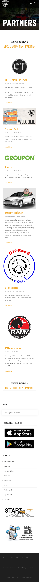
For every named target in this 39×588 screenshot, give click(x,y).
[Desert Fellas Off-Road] (5, 4)
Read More (8, 102)
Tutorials (7, 499)
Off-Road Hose (11, 287)
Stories (6, 485)
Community (7, 466)
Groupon (8, 167)
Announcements (9, 461)
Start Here (7, 480)
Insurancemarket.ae (14, 212)
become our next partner (19, 46)
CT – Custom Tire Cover (16, 80)
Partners (7, 476)
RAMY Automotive (13, 348)
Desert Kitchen (9, 471)
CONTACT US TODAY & (19, 41)
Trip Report (8, 495)
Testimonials (8, 490)
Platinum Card (11, 129)
